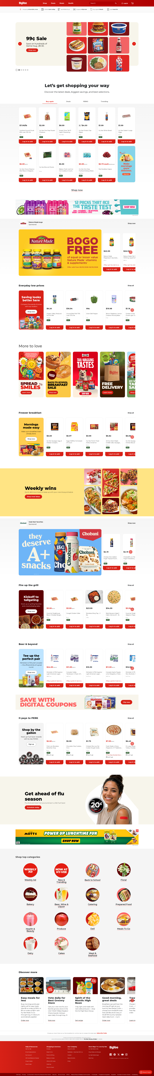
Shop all (131, 285)
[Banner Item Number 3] (25, 70)
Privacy (24, 1074)
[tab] (49, 102)
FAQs (69, 1061)
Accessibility (135, 1074)
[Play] (60, 552)
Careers (69, 1055)
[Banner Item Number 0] (19, 70)
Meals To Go (50, 1052)
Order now (25, 1020)
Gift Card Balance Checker (32, 1058)
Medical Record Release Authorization (80, 1074)
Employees (94, 1074)
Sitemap (18, 1074)
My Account (28, 1055)
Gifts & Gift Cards (51, 1061)
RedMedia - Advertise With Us (75, 1052)
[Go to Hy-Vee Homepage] (23, 3)
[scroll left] (20, 43)
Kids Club (91, 1058)
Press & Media (28, 1061)
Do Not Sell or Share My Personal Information (39, 1074)
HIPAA (68, 1074)
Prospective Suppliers (104, 1074)
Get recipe (79, 1020)
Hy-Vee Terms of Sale (90, 1039)
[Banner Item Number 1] (21, 70)
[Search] (116, 3)
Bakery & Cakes (50, 1058)
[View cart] (132, 3)
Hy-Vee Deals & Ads (93, 1049)
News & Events (71, 1058)
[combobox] (103, 3)
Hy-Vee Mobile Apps (94, 1055)
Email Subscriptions (30, 1052)
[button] (145, 1072)
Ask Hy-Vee (28, 1049)
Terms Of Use (61, 1074)
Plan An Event (50, 1067)
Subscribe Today (102, 1033)
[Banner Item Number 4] (27, 70)
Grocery (49, 1049)
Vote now (51, 1020)
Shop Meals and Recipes (95, 1052)
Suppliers (113, 1074)
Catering (49, 1064)
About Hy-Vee (71, 1049)
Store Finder (28, 1064)
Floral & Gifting (50, 1055)
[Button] (17, 70)
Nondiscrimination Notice (123, 1074)
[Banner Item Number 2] (23, 70)
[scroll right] (134, 43)
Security (54, 1074)
